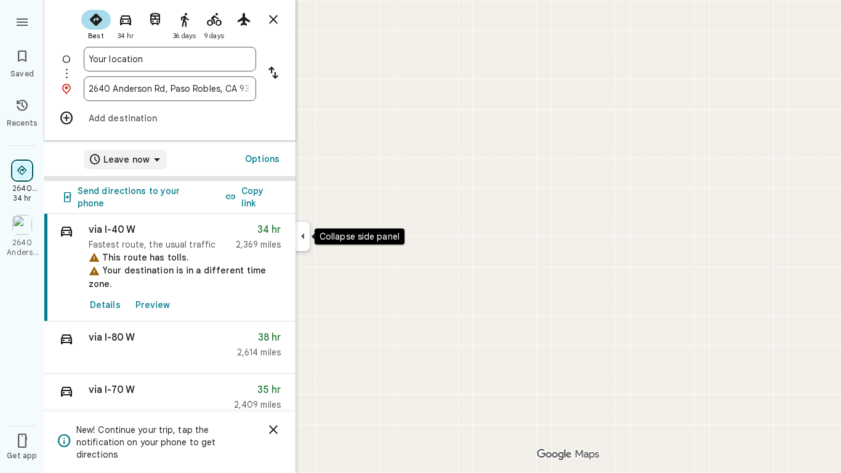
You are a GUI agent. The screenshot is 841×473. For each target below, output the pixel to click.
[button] (170, 347)
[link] (170, 267)
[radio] (96, 23)
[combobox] (170, 59)
